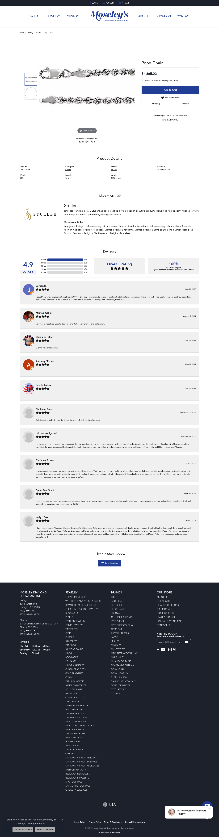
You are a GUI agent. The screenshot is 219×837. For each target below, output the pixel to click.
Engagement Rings (73, 225)
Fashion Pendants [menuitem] (76, 769)
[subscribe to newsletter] (186, 642)
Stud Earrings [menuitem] (73, 689)
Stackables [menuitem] (72, 612)
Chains (38, 33)
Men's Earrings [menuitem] (74, 745)
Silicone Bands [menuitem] (74, 649)
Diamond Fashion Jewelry (122, 225)
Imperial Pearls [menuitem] (120, 633)
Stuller (114, 169)
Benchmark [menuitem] (117, 608)
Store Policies (165, 612)
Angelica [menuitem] (116, 600)
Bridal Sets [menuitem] (71, 693)
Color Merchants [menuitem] (121, 617)
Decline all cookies (22, 829)
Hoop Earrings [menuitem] (74, 741)
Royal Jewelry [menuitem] (119, 673)
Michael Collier (44, 312)
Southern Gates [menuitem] (120, 685)
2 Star (43, 269)
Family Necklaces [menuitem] (75, 721)
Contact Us (164, 625)
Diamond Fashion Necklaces (178, 229)
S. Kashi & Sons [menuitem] (120, 677)
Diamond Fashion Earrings (148, 229)
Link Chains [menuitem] (72, 701)
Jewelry (53, 16)
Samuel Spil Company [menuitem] (123, 681)
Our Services (164, 600)
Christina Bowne (45, 460)
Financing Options (168, 604)
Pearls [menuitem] (69, 617)
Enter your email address (170, 636)
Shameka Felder (45, 336)
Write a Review (109, 563)
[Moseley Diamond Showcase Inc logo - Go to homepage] (109, 16)
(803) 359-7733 (86, 141)
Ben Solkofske (43, 385)
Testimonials (164, 608)
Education (162, 16)
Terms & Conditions (113, 822)
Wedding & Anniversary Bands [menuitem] (83, 600)
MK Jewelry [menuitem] (118, 649)
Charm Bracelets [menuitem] (75, 669)
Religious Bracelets (120, 233)
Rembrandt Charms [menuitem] (122, 665)
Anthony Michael (45, 361)
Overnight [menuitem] (117, 657)
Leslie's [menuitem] (115, 641)
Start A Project (166, 617)
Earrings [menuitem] (70, 645)
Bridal (35, 16)
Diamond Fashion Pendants (119, 229)
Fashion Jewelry (92, 225)
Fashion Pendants (73, 233)
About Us (162, 596)
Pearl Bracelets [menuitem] (74, 729)
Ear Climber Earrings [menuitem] (77, 785)
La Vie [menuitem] (114, 637)
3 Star (43, 266)
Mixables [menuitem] (116, 645)
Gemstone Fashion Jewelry (151, 225)
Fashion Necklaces (74, 229)
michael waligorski (46, 433)
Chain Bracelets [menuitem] (75, 697)
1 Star (43, 272)
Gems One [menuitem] (116, 629)
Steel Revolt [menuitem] (118, 689)
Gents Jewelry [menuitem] (74, 625)
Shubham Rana (44, 409)
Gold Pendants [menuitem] (74, 673)
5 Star (43, 259)
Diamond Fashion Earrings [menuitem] (81, 761)
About (143, 16)
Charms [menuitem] (70, 637)
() (85, 259)
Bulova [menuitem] (115, 612)
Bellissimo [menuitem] (117, 604)
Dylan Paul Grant (45, 490)
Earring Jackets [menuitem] (74, 681)
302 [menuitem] (113, 596)
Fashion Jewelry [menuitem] (75, 621)
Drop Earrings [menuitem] (73, 781)
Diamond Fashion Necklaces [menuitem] (82, 765)
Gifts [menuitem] (68, 633)
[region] (87, 86)
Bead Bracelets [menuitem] (74, 709)
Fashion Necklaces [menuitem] (76, 705)
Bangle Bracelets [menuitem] (75, 685)
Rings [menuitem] (68, 653)
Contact (184, 16)
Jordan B (41, 285)
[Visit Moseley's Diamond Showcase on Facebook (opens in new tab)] (158, 650)
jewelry (30, 33)
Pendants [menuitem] (70, 661)
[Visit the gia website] (109, 805)
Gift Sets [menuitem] (70, 753)
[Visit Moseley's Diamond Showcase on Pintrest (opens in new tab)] (174, 650)
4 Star (43, 263)
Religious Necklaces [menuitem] (77, 773)
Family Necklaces (94, 229)
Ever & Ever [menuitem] (118, 621)
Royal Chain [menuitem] (118, 669)
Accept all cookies (45, 829)
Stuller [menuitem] (115, 693)
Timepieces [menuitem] (71, 629)
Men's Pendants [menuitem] (74, 737)
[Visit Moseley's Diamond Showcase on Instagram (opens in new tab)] (170, 650)
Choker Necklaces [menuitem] (76, 789)
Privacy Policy (95, 822)
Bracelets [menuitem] (71, 641)
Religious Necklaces (94, 233)
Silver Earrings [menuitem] (74, 749)
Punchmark (115, 833)
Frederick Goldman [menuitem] (122, 625)
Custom (73, 16)
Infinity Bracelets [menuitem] (76, 713)
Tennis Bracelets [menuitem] (75, 733)
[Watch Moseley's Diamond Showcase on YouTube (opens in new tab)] (163, 650)
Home (22, 33)
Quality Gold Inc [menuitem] (121, 661)
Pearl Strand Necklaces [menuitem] (79, 725)
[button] (94, 3)
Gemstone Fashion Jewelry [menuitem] (81, 608)
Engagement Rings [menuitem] (76, 596)
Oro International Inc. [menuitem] (124, 653)
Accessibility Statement (135, 822)
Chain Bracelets (183, 225)
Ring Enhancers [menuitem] (74, 665)
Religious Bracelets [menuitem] (77, 777)
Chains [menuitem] (69, 677)
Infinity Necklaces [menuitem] (76, 717)
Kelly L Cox (42, 517)
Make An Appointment (169, 621)
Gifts (105, 225)
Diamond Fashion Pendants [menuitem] (81, 757)
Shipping (156, 103)
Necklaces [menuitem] (71, 657)
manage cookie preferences (31, 823)
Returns (185, 103)
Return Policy (79, 822)
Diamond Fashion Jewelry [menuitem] (80, 604)
